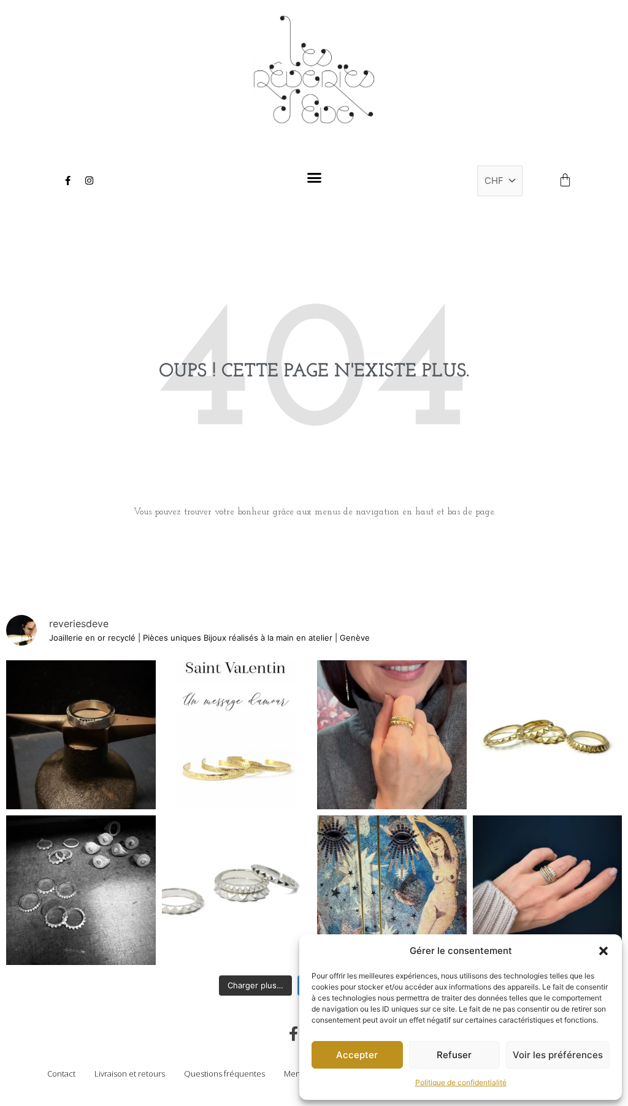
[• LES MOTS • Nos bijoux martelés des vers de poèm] (237, 735)
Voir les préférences (558, 1055)
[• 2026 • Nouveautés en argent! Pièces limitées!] (81, 890)
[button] (603, 951)
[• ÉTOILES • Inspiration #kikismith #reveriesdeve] (392, 890)
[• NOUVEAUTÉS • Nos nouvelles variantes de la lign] (237, 890)
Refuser (454, 1055)
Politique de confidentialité (461, 1082)
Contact (61, 1073)
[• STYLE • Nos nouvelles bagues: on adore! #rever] (392, 735)
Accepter (357, 1055)
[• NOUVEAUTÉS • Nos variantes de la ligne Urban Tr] (547, 735)
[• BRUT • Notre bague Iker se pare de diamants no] (81, 735)
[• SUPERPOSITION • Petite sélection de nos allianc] (547, 890)
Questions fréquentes (224, 1073)
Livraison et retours (129, 1073)
